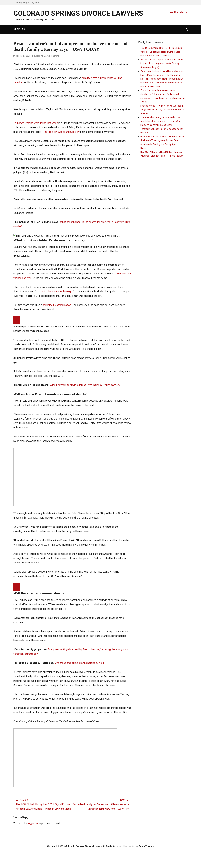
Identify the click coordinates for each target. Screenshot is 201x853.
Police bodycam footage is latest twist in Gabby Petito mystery (84, 385)
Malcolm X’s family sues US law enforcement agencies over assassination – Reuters (162, 129)
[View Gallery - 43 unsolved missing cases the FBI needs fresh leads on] (65, 757)
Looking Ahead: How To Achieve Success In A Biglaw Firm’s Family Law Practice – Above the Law (162, 110)
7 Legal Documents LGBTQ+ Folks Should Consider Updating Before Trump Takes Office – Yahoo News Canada (161, 52)
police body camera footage (56, 291)
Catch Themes (146, 846)
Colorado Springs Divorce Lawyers (78, 13)
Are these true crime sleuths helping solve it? (80, 662)
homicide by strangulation (57, 305)
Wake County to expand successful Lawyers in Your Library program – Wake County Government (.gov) (162, 63)
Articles (19, 29)
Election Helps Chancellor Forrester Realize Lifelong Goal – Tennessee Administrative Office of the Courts (162, 82)
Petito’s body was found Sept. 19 (61, 131)
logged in (33, 823)
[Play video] (16, 320)
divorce (37, 56)
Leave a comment (51, 56)
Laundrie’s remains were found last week (35, 122)
